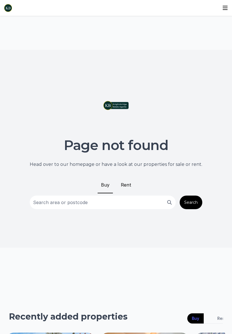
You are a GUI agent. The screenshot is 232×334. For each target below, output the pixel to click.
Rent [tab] (222, 318)
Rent (126, 185)
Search (191, 202)
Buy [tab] (195, 318)
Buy (105, 185)
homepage (82, 164)
